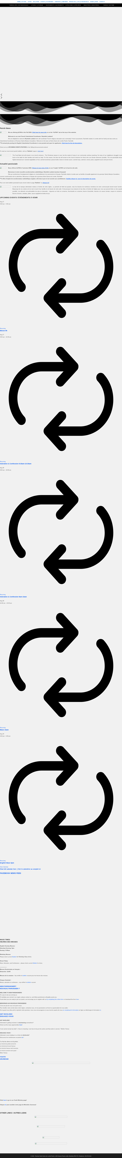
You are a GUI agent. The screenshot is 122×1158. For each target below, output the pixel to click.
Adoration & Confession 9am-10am (13, 597)
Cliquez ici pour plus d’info (40, 168)
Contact (102, 1)
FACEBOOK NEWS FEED (10, 873)
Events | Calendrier (47, 1)
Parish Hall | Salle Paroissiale (79, 1)
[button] (61, 94)
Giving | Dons (94, 1)
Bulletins (36, 1)
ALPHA (30, 1)
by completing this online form (55, 999)
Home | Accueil (21, 1)
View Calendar (4, 867)
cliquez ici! (46, 182)
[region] (61, 54)
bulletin (25, 975)
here (77, 999)
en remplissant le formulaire (71, 1010)
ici (100, 1010)
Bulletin (14, 956)
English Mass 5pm (7, 863)
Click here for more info (39, 132)
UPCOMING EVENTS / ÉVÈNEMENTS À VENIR (19, 197)
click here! (40, 151)
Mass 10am (4, 730)
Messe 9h (3, 331)
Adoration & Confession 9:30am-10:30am (15, 464)
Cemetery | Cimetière (61, 1)
